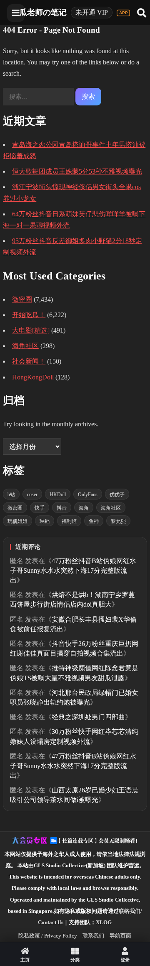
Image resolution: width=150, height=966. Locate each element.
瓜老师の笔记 (43, 12)
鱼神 (94, 521)
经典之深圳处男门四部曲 (88, 716)
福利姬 (69, 521)
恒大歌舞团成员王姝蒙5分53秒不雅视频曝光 (77, 171)
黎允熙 (118, 521)
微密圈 (22, 299)
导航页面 (120, 936)
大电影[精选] (31, 330)
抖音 (62, 508)
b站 (11, 494)
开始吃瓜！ (28, 314)
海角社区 (25, 345)
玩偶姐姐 (18, 521)
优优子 (117, 494)
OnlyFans (88, 494)
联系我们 (93, 936)
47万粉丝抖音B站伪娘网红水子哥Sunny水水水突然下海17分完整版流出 (73, 570)
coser (32, 494)
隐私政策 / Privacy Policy (47, 936)
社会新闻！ (28, 361)
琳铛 (45, 521)
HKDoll (58, 494)
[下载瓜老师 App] (123, 13)
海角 (84, 508)
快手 (40, 508)
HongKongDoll (33, 377)
